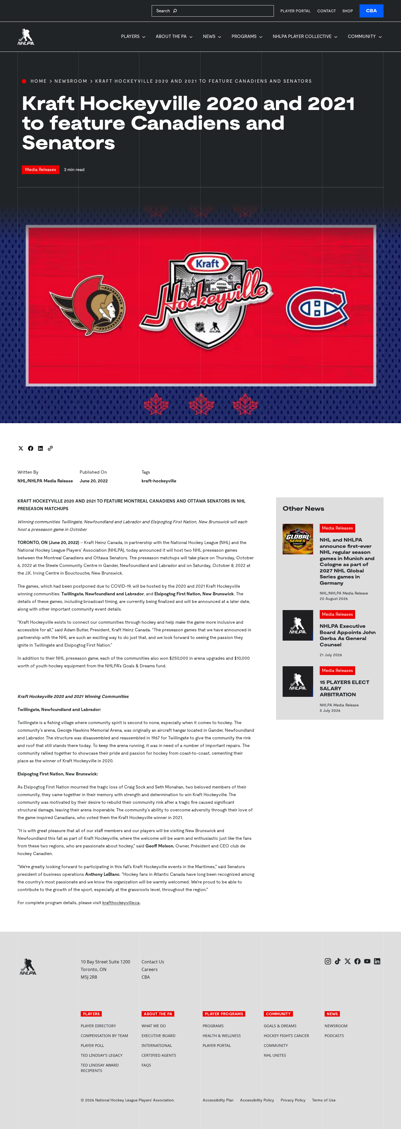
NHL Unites (292, 1055)
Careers (150, 969)
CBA (371, 10)
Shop (347, 10)
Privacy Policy (293, 1100)
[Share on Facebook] (30, 448)
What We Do (154, 1025)
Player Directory (98, 1025)
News (209, 36)
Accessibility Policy (257, 1100)
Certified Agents (159, 1055)
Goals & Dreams (280, 1025)
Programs (244, 36)
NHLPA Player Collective (302, 36)
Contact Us (153, 962)
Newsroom (71, 81)
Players (130, 36)
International (157, 1045)
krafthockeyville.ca (121, 902)
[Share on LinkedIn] (40, 448)
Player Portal (295, 10)
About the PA (171, 36)
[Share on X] (20, 448)
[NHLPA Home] (26, 37)
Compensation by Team (104, 1035)
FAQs (146, 1065)
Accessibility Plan (218, 1100)
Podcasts (334, 1035)
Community (362, 36)
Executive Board (158, 1035)
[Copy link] (50, 448)
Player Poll (92, 1045)
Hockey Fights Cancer (286, 1035)
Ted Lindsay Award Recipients (100, 1067)
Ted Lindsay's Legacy (101, 1055)
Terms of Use (324, 1100)
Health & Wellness (222, 1035)
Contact (326, 11)
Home (39, 81)
